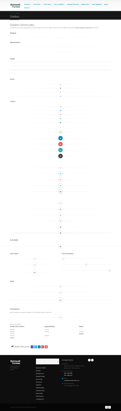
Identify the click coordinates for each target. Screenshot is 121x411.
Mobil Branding (97, 4)
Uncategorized (40, 399)
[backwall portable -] (15, 5)
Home (12, 13)
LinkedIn (39, 346)
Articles (26, 8)
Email (46, 346)
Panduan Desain (40, 390)
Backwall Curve (40, 373)
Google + (42, 346)
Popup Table (47, 4)
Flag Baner (38, 385)
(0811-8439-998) (68, 373)
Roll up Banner (59, 4)
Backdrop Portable (73, 4)
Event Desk (36, 4)
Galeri (106, 4)
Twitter (35, 346)
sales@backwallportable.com (71, 380)
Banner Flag (85, 4)
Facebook (32, 346)
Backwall (27, 4)
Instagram (92, 360)
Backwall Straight (40, 376)
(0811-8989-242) (68, 375)
